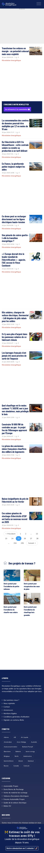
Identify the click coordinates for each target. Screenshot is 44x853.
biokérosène (27, 756)
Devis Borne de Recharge (14, 789)
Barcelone (7, 751)
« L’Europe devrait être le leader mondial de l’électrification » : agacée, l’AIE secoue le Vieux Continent (14, 259)
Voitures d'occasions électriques (16, 796)
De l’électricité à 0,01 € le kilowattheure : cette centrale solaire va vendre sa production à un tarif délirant (15, 146)
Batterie (18, 751)
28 (37, 538)
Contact (7, 707)
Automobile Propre (11, 786)
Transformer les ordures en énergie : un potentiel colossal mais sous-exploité (15, 51)
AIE (15, 737)
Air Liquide (24, 737)
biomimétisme (9, 761)
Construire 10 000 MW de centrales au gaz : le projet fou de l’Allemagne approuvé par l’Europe (14, 429)
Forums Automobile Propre (14, 799)
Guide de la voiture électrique (15, 803)
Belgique (7, 756)
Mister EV (7, 806)
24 (12, 538)
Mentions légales (10, 713)
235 (22, 543)
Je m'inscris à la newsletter (16, 109)
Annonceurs (8, 710)
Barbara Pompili (27, 747)
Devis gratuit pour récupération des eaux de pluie (32, 586)
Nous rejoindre (9, 703)
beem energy (30, 751)
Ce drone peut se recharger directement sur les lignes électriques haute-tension (14, 219)
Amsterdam (8, 742)
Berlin (17, 756)
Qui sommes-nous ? (11, 700)
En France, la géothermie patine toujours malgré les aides (13, 166)
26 (25, 538)
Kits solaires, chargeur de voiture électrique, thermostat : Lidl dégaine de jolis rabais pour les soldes (15, 317)
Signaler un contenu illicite (14, 720)
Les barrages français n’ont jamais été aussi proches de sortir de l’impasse (14, 355)
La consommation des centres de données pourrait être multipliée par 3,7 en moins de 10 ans (15, 125)
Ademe (6, 737)
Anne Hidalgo (21, 742)
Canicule (26, 766)
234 (15, 543)
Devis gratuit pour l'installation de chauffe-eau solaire (11, 609)
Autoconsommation (10, 747)
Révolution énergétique (11, 60)
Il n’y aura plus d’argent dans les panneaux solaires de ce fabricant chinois (14, 337)
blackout (31, 761)
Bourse (6, 766)
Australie (34, 742)
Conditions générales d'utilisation (16, 717)
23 (6, 538)
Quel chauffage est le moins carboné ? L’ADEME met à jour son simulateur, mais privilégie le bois (15, 410)
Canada (16, 766)
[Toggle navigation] (38, 4)
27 (31, 538)
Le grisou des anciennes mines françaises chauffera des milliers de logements (14, 449)
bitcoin (20, 761)
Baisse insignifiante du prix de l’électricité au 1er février (15, 500)
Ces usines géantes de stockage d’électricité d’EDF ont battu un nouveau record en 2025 (14, 517)
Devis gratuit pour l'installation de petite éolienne (11, 586)
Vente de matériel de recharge (15, 793)
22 (37, 534)
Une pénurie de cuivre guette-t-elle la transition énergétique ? (15, 238)
